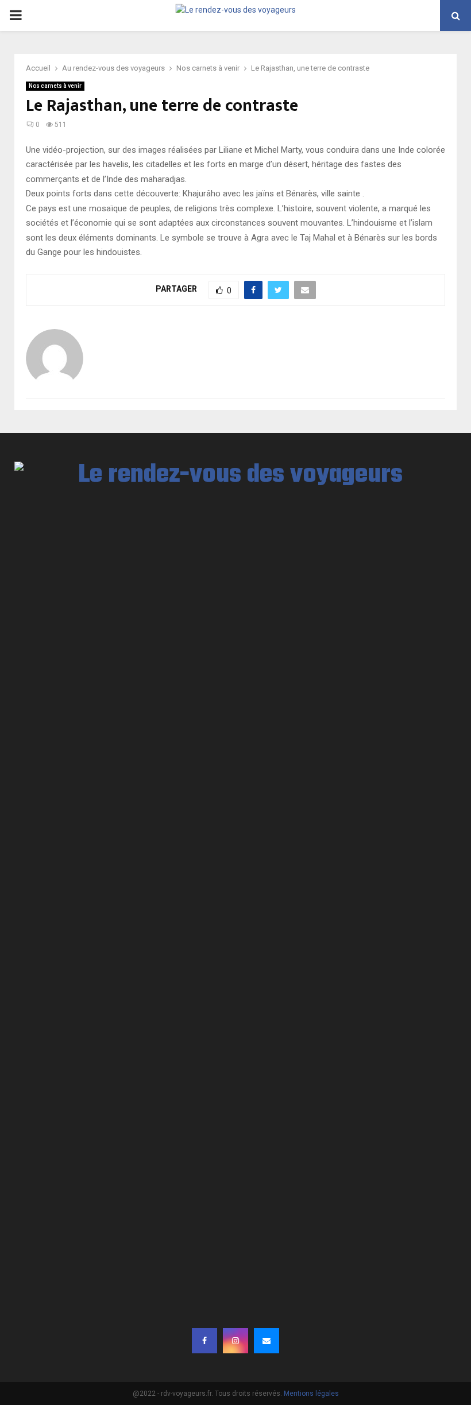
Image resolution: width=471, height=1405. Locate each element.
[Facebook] (204, 1340)
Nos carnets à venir (55, 86)
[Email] (266, 1340)
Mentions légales (311, 1393)
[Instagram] (235, 1340)
